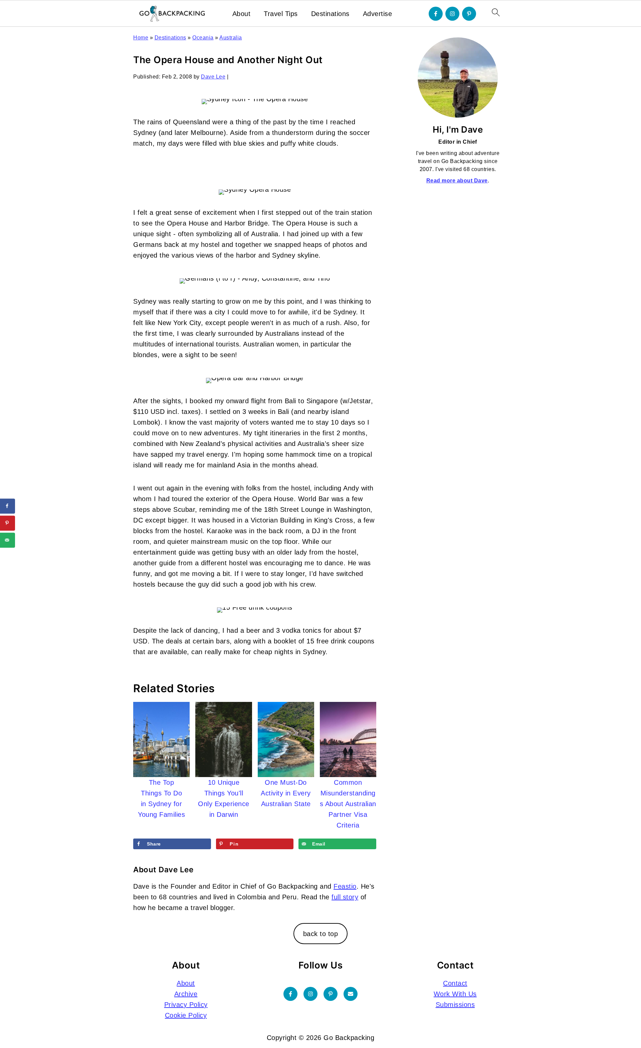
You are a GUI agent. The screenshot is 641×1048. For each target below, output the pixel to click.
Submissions (455, 1004)
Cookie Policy (186, 1015)
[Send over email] (7, 540)
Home (140, 37)
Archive (186, 994)
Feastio (345, 886)
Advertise (377, 13)
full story (345, 897)
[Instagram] (452, 14)
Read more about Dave (457, 180)
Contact (455, 983)
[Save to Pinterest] (7, 523)
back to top (320, 933)
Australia (230, 37)
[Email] (351, 994)
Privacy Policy (186, 1004)
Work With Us (455, 994)
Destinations (330, 13)
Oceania (203, 37)
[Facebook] (436, 14)
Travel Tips (281, 13)
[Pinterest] (469, 14)
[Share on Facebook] (7, 505)
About (241, 13)
